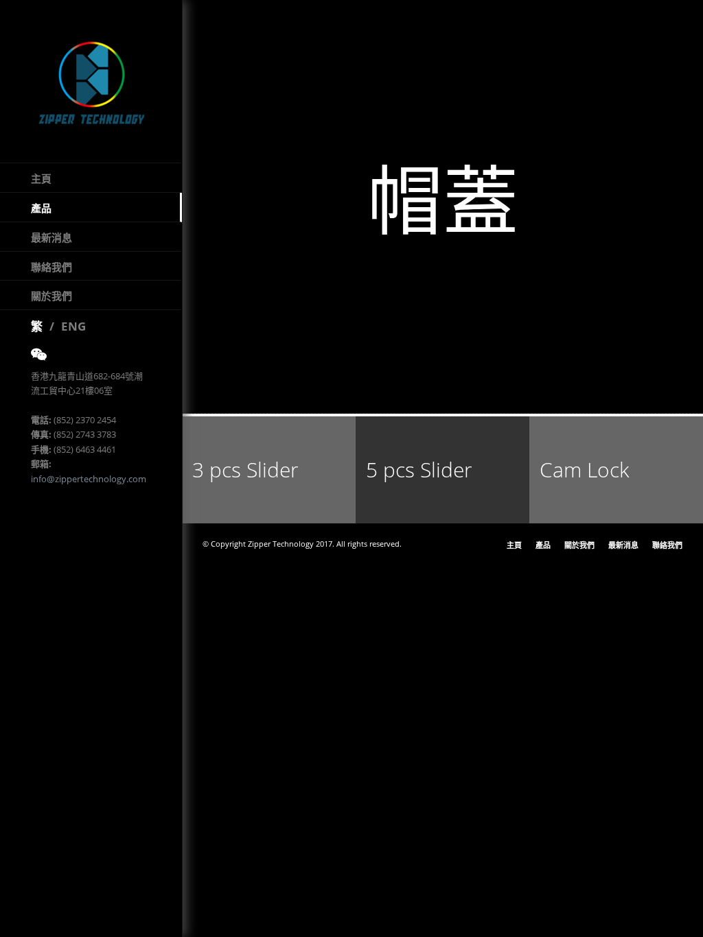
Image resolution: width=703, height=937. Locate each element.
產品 (41, 208)
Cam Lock (585, 469)
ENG (73, 326)
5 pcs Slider (419, 469)
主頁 (41, 178)
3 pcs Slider (245, 469)
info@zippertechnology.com (88, 479)
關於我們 (51, 296)
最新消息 (51, 237)
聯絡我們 (51, 267)
